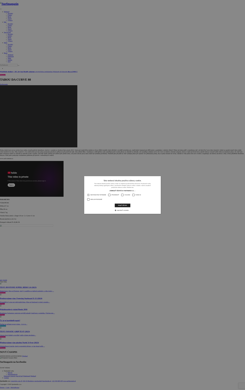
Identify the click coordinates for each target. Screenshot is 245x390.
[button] (123, 191)
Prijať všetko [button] (122, 205)
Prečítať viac (130, 187)
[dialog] (122, 195)
